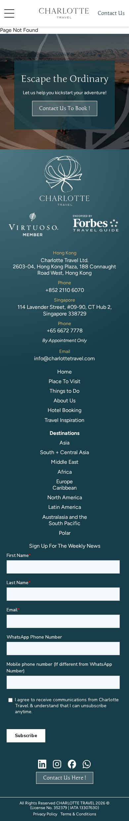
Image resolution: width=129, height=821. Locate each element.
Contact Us (111, 13)
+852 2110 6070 (64, 290)
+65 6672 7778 (65, 330)
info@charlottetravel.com (64, 358)
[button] (19, 13)
